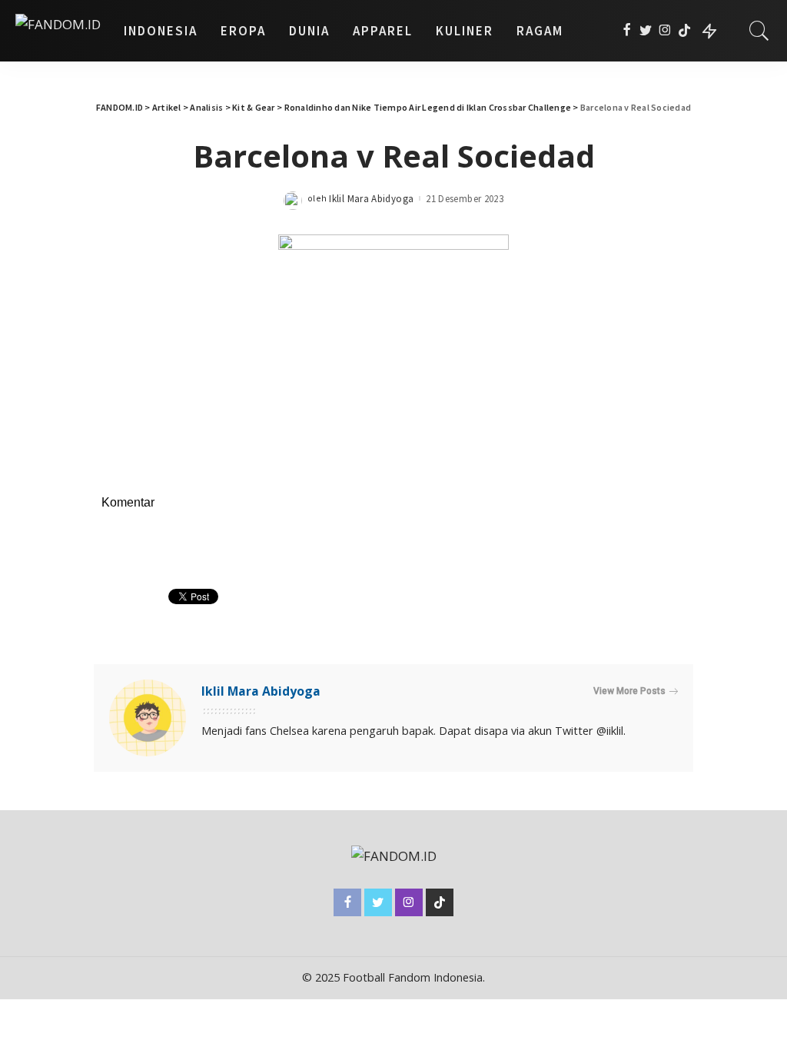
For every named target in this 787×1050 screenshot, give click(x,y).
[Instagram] (665, 30)
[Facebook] (626, 30)
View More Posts (629, 691)
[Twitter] (646, 30)
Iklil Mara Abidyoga (371, 199)
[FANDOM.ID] (58, 31)
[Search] (759, 30)
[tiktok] (684, 30)
